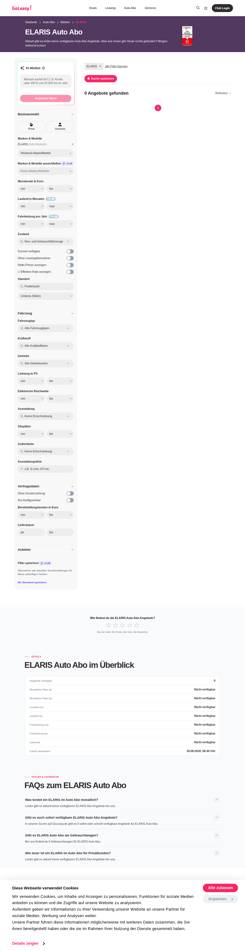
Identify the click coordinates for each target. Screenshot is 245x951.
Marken (65, 22)
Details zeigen (25, 943)
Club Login (222, 8)
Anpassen (217, 899)
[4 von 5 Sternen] (129, 625)
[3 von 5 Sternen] (122, 625)
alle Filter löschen (116, 66)
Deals (93, 8)
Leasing (110, 8)
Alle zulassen (220, 888)
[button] (43, 68)
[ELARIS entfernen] (73, 144)
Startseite (31, 22)
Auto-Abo (130, 8)
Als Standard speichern (32, 582)
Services (150, 8)
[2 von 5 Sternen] (115, 625)
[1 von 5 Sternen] (108, 625)
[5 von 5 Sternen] (136, 625)
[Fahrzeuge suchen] (198, 8)
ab (22, 532)
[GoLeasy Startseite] (34, 8)
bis (51, 532)
